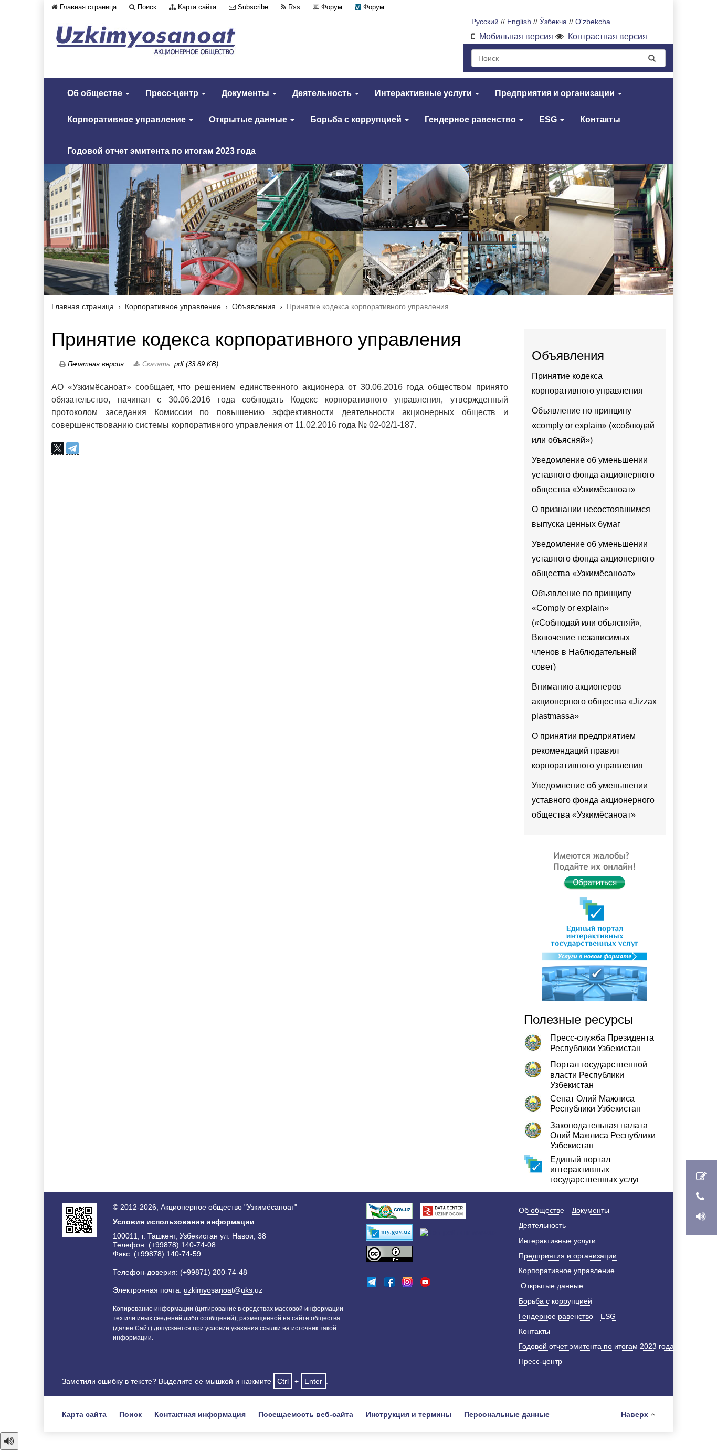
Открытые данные (249, 119)
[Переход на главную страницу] (145, 40)
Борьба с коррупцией (357, 119)
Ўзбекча (553, 22)
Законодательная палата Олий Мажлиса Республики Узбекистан (603, 1135)
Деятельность (323, 93)
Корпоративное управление (127, 119)
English (519, 22)
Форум (331, 7)
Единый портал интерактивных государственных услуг (595, 1169)
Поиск (147, 7)
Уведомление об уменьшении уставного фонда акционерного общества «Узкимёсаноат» (593, 475)
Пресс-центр (173, 93)
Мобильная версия (516, 36)
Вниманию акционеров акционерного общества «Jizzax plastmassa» (594, 701)
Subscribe (253, 7)
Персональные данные (507, 1414)
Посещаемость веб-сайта (305, 1414)
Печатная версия (96, 364)
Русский (485, 22)
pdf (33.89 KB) (196, 364)
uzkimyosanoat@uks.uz (223, 1290)
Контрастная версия (607, 36)
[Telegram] (72, 448)
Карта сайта (197, 7)
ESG (549, 119)
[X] (57, 448)
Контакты (600, 119)
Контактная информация (200, 1414)
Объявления (254, 307)
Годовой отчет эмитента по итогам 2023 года (161, 150)
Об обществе (95, 93)
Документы (246, 93)
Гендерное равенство (471, 119)
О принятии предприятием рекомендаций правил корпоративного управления (587, 751)
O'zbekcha (592, 22)
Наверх (634, 1414)
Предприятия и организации (556, 93)
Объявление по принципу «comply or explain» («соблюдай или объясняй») (593, 425)
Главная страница (88, 7)
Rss (294, 7)
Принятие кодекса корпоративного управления (256, 339)
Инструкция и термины (408, 1414)
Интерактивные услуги (424, 93)
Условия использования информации (184, 1222)
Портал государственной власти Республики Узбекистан (598, 1074)
